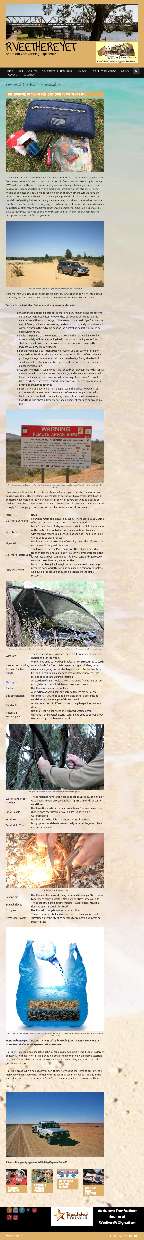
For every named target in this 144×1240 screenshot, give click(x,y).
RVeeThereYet (41, 47)
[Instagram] (130, 1236)
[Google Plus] (121, 1236)
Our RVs (32, 71)
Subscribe (29, 75)
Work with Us (108, 71)
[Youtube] (126, 1236)
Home (9, 71)
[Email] (135, 1236)
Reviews (81, 71)
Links (93, 71)
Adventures (48, 71)
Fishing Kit (12, 682)
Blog (20, 71)
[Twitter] (115, 1236)
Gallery (125, 71)
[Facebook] (111, 1236)
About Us (13, 75)
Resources (66, 71)
